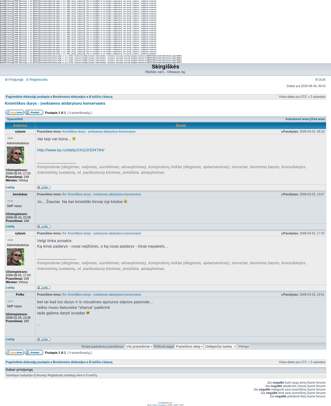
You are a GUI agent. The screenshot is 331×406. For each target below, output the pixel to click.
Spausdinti (15, 119)
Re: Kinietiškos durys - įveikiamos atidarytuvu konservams (101, 194)
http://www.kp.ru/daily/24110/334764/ (70, 150)
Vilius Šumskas (159, 405)
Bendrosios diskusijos (69, 96)
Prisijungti (15, 80)
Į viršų (10, 187)
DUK (322, 80)
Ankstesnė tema (297, 119)
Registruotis (38, 80)
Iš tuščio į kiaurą (100, 96)
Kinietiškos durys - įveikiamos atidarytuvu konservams (55, 103)
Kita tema (318, 119)
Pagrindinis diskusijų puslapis (28, 96)
